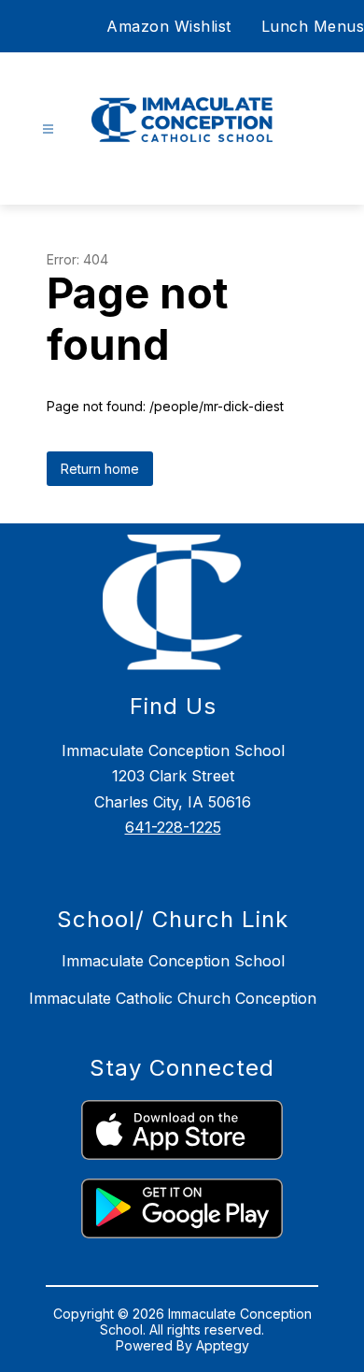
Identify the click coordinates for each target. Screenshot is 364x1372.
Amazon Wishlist (168, 26)
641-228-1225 (173, 827)
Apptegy (222, 1345)
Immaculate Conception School (173, 960)
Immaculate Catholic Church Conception (172, 998)
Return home (100, 469)
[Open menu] (48, 129)
